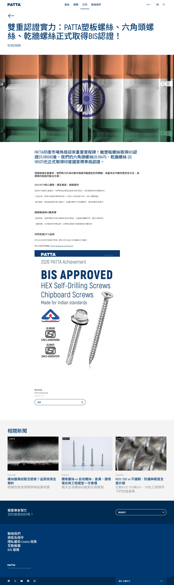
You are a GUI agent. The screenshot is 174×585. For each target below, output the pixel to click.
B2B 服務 (13, 549)
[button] (163, 4)
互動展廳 (14, 545)
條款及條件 (16, 537)
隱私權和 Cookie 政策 (22, 541)
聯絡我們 (96, 4)
